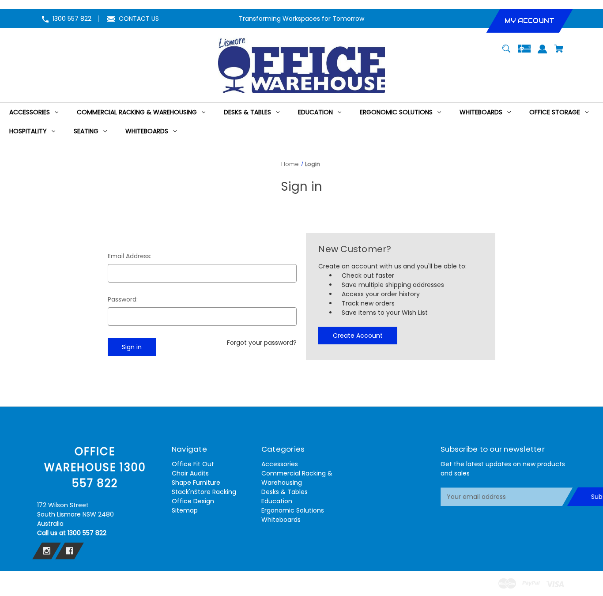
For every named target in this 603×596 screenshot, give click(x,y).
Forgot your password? (262, 342)
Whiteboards (281, 519)
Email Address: (129, 256)
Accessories (279, 464)
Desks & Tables (284, 491)
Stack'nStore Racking (204, 491)
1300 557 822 (72, 18)
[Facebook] (69, 551)
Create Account (358, 335)
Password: (123, 299)
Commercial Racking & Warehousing (296, 478)
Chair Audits (190, 473)
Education (276, 501)
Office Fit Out (193, 464)
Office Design (193, 501)
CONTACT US (139, 18)
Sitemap (185, 510)
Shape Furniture (196, 482)
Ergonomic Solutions (292, 510)
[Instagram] (46, 551)
